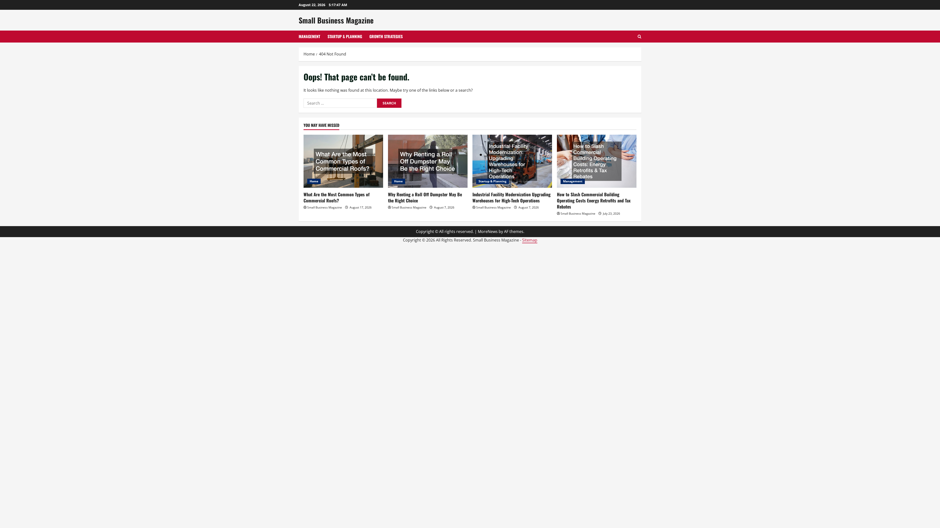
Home (314, 181)
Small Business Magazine (336, 20)
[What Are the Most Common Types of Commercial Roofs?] (343, 161)
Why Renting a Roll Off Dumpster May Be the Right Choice (425, 197)
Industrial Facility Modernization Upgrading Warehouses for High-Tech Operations (511, 197)
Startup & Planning (345, 36)
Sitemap (529, 240)
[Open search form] (639, 36)
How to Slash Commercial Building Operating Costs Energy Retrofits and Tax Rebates (594, 200)
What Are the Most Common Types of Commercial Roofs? (337, 197)
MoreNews (488, 231)
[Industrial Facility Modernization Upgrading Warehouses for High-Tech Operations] (512, 161)
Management (309, 36)
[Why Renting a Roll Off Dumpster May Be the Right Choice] (428, 161)
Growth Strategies (386, 36)
